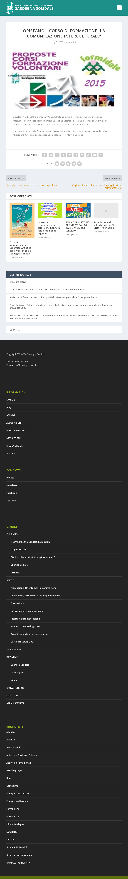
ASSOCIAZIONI (14, 422)
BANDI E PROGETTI (16, 430)
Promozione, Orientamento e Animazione (33, 587)
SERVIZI (10, 580)
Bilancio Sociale (19, 564)
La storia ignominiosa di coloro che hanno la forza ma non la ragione (49, 228)
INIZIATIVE (12, 657)
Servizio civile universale (19, 855)
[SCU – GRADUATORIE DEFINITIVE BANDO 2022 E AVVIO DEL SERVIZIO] (78, 210)
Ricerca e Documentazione (25, 618)
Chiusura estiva (18, 281)
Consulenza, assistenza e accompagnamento (35, 595)
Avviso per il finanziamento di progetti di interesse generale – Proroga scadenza (53, 297)
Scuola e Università (16, 847)
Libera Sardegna (15, 824)
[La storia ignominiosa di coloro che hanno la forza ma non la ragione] (50, 210)
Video (14, 680)
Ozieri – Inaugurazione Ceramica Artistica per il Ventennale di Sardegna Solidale (21, 248)
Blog (8, 407)
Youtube (11, 500)
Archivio (15, 572)
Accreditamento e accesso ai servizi (30, 633)
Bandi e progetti (15, 770)
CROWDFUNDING (15, 687)
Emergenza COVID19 (17, 793)
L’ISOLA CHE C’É (14, 445)
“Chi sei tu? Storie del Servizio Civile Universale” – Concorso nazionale (47, 289)
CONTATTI (12, 695)
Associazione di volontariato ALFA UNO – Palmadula (104, 225)
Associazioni (13, 747)
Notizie (10, 839)
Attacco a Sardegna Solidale (21, 755)
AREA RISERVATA (15, 703)
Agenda (10, 731)
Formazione (17, 603)
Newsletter (12, 485)
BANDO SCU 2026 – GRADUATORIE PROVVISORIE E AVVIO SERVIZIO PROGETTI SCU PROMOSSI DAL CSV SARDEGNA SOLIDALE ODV (63, 317)
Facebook (11, 492)
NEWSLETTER (13, 438)
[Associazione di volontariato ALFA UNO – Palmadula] (106, 210)
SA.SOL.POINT (13, 649)
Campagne (17, 672)
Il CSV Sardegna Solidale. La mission (30, 541)
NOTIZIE (10, 399)
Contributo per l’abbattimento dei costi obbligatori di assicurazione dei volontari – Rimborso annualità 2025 (61, 306)
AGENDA (10, 415)
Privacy (10, 477)
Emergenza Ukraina (17, 801)
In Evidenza (12, 816)
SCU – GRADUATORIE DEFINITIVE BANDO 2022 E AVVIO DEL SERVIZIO (77, 226)
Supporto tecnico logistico (25, 626)
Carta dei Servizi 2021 (22, 641)
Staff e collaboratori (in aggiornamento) (33, 557)
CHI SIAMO (12, 534)
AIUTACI (10, 453)
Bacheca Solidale (20, 664)
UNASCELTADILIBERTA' (18, 862)
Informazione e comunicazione (28, 611)
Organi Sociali (18, 549)
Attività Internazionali (18, 762)
